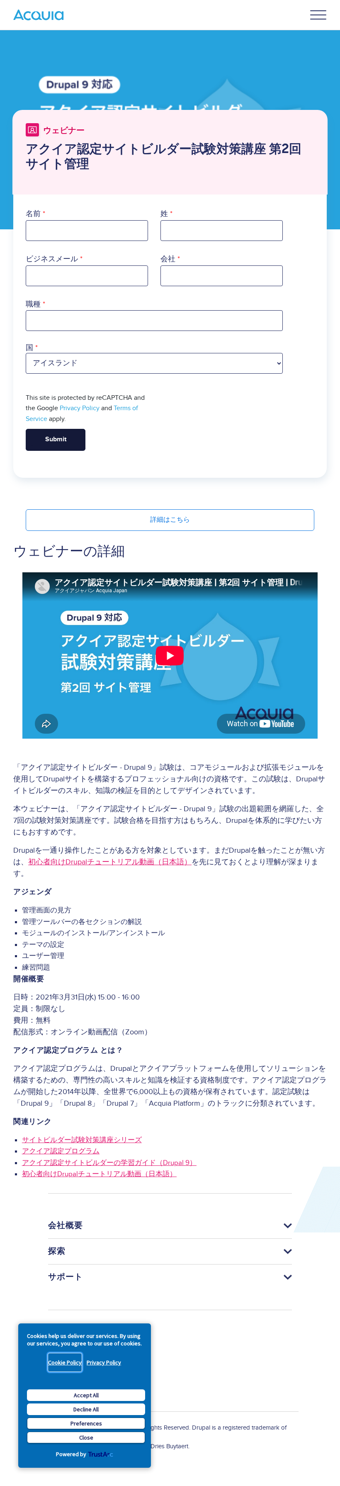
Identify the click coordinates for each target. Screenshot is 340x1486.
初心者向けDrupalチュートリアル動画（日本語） (110, 862)
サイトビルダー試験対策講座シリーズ (82, 1140)
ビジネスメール (52, 259)
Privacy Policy (104, 1362)
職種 (33, 304)
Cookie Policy (65, 1362)
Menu (318, 15)
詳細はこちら (170, 520)
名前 (33, 213)
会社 (167, 259)
